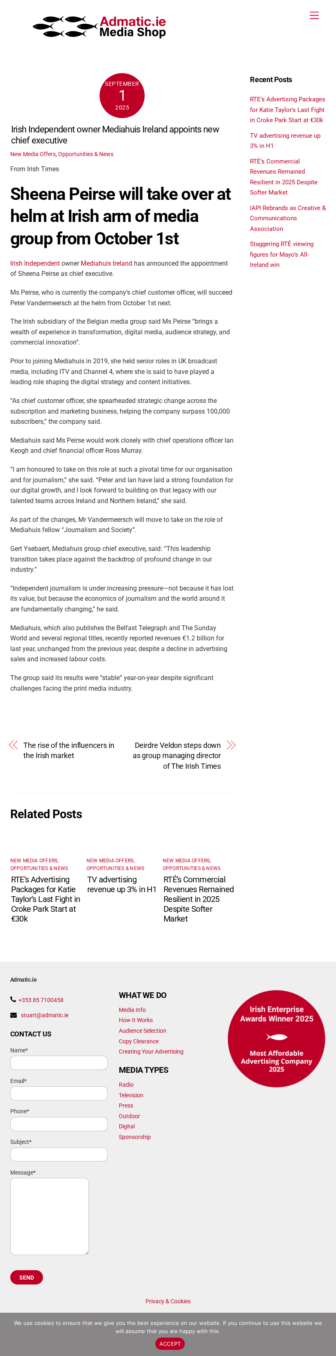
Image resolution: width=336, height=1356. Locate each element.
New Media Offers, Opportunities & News (62, 154)
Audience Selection (142, 1030)
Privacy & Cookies (168, 1301)
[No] (326, 1334)
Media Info (132, 1010)
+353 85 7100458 (41, 1000)
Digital (127, 1126)
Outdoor (129, 1116)
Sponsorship (135, 1137)
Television (131, 1095)
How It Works (136, 1020)
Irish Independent (35, 263)
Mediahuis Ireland (106, 263)
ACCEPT (170, 1343)
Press (126, 1105)
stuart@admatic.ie (44, 1015)
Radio (126, 1084)
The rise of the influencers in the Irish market (68, 750)
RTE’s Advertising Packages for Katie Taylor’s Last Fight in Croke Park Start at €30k (45, 899)
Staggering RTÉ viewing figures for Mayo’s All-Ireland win (281, 254)
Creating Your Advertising (151, 1051)
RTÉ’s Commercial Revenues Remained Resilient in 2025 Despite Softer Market (198, 899)
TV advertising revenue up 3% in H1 (122, 884)
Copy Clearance (139, 1041)
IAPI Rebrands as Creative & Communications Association (288, 218)
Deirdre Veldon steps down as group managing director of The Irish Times (177, 755)
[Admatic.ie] (99, 36)
